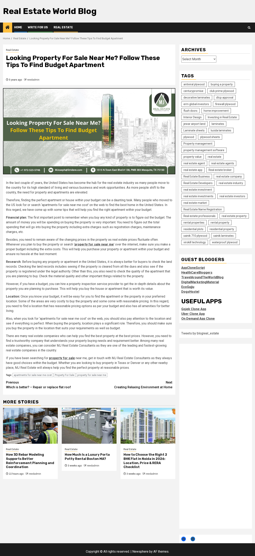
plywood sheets (210, 137)
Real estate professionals (199, 216)
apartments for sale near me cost (33, 375)
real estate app (192, 170)
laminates (218, 123)
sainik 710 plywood (195, 235)
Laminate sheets (194, 130)
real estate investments (198, 196)
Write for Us (38, 27)
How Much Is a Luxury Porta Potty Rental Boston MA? (87, 457)
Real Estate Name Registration (202, 209)
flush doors (190, 110)
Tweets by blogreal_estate (200, 333)
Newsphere (140, 551)
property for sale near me (91, 375)
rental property (220, 222)
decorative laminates (196, 97)
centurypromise (193, 91)
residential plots (193, 229)
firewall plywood (225, 104)
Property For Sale (64, 375)
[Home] (7, 28)
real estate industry (231, 183)
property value (192, 156)
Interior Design (192, 117)
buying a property (222, 84)
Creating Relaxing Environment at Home (143, 385)
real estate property (234, 216)
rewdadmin (33, 79)
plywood (188, 137)
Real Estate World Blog (50, 11)
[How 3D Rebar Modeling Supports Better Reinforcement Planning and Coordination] (30, 426)
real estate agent (194, 163)
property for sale (62, 358)
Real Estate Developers (198, 183)
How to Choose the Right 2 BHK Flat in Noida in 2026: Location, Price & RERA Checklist (145, 461)
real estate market (195, 202)
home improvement (216, 110)
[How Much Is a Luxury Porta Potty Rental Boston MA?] (89, 426)
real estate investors (232, 196)
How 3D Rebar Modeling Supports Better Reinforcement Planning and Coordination (30, 461)
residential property (222, 229)
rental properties (193, 222)
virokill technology (194, 242)
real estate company (229, 176)
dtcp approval (224, 97)
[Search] (249, 28)
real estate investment (197, 189)
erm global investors (196, 104)
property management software (203, 150)
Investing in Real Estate (222, 117)
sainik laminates (223, 235)
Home (18, 27)
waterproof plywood (224, 242)
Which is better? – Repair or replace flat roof (38, 385)
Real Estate (63, 27)
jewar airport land (194, 123)
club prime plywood (222, 91)
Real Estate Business (196, 176)
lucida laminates (221, 130)
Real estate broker (220, 170)
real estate (214, 156)
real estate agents (222, 163)
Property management (197, 143)
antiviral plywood (194, 84)
